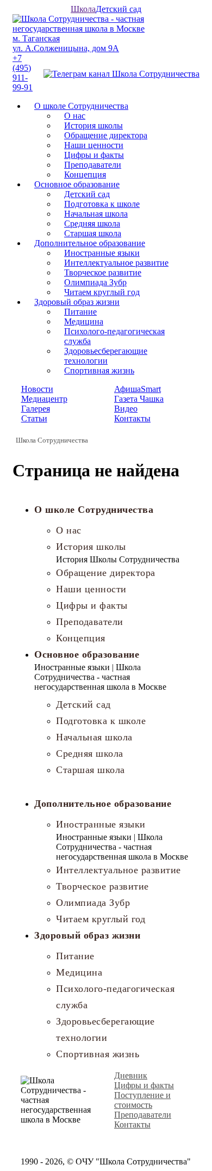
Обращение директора (105, 135)
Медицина (83, 321)
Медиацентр (44, 398)
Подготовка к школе (102, 204)
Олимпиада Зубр (95, 282)
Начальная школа (96, 213)
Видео (126, 408)
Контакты (132, 418)
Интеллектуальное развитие (116, 262)
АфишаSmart (137, 389)
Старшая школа (92, 233)
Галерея (35, 408)
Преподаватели (92, 164)
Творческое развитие (102, 272)
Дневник (130, 1075)
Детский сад (118, 9)
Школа (83, 9)
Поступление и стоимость (142, 1099)
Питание (80, 311)
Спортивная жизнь (99, 370)
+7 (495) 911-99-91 (23, 72)
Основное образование (77, 184)
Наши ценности (93, 145)
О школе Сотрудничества (81, 106)
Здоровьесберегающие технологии (105, 355)
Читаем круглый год (102, 292)
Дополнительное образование (89, 243)
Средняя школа (92, 223)
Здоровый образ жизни (77, 301)
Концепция (85, 174)
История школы (93, 125)
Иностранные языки (102, 253)
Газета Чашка (139, 398)
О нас (74, 115)
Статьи (34, 418)
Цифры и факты (94, 155)
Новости (37, 389)
